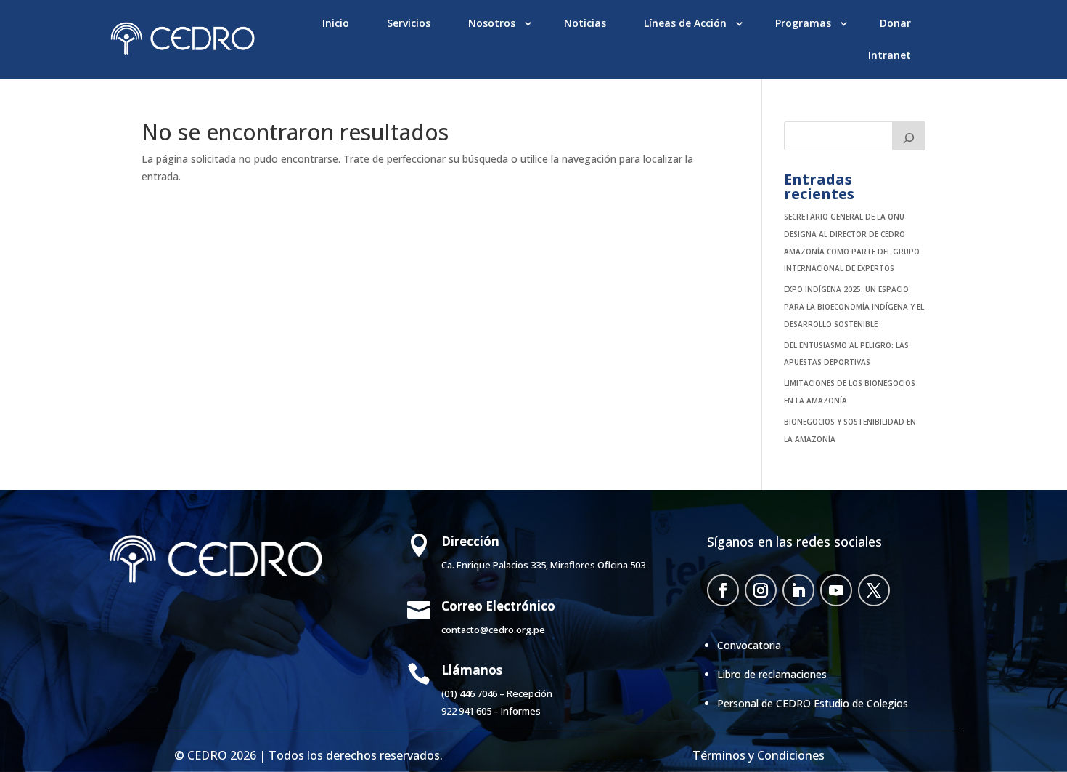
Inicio (335, 23)
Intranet (889, 55)
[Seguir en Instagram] (761, 590)
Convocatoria (749, 645)
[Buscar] (908, 135)
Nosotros (491, 23)
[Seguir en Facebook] (723, 590)
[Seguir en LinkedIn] (798, 590)
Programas (803, 23)
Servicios (408, 23)
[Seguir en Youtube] (836, 590)
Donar (895, 23)
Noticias (585, 23)
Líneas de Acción (685, 23)
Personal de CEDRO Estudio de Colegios (812, 703)
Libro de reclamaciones (772, 674)
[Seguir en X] (874, 590)
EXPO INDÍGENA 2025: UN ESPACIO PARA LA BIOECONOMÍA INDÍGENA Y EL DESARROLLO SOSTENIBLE (854, 306)
